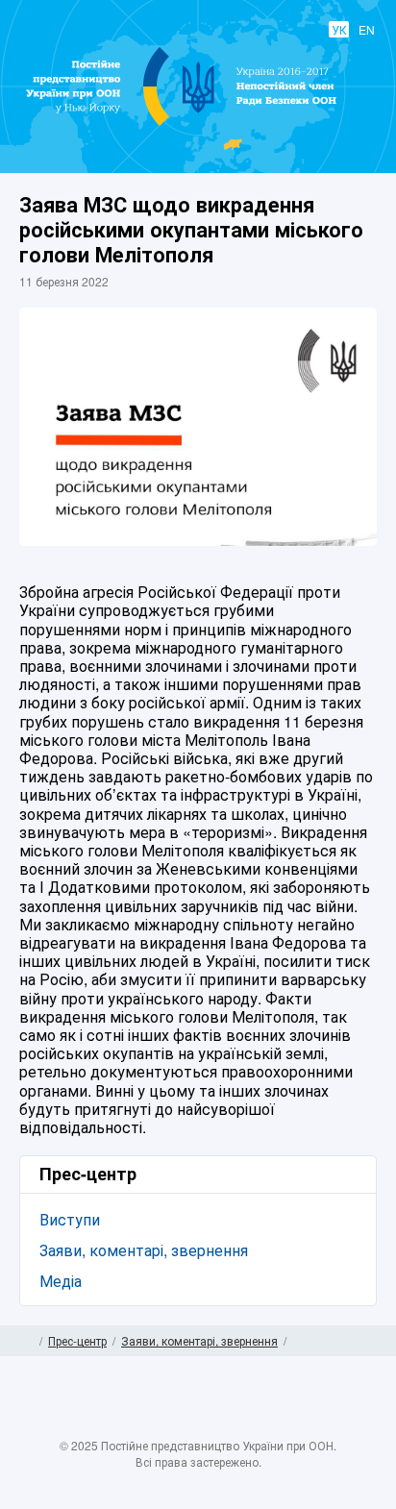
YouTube (217, 1424)
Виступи (69, 1219)
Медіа (60, 1281)
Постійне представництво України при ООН (198, 125)
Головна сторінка (26, 1340)
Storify (254, 1424)
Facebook (141, 1424)
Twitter (178, 1424)
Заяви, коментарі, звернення (143, 1250)
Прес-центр (77, 1340)
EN (367, 29)
